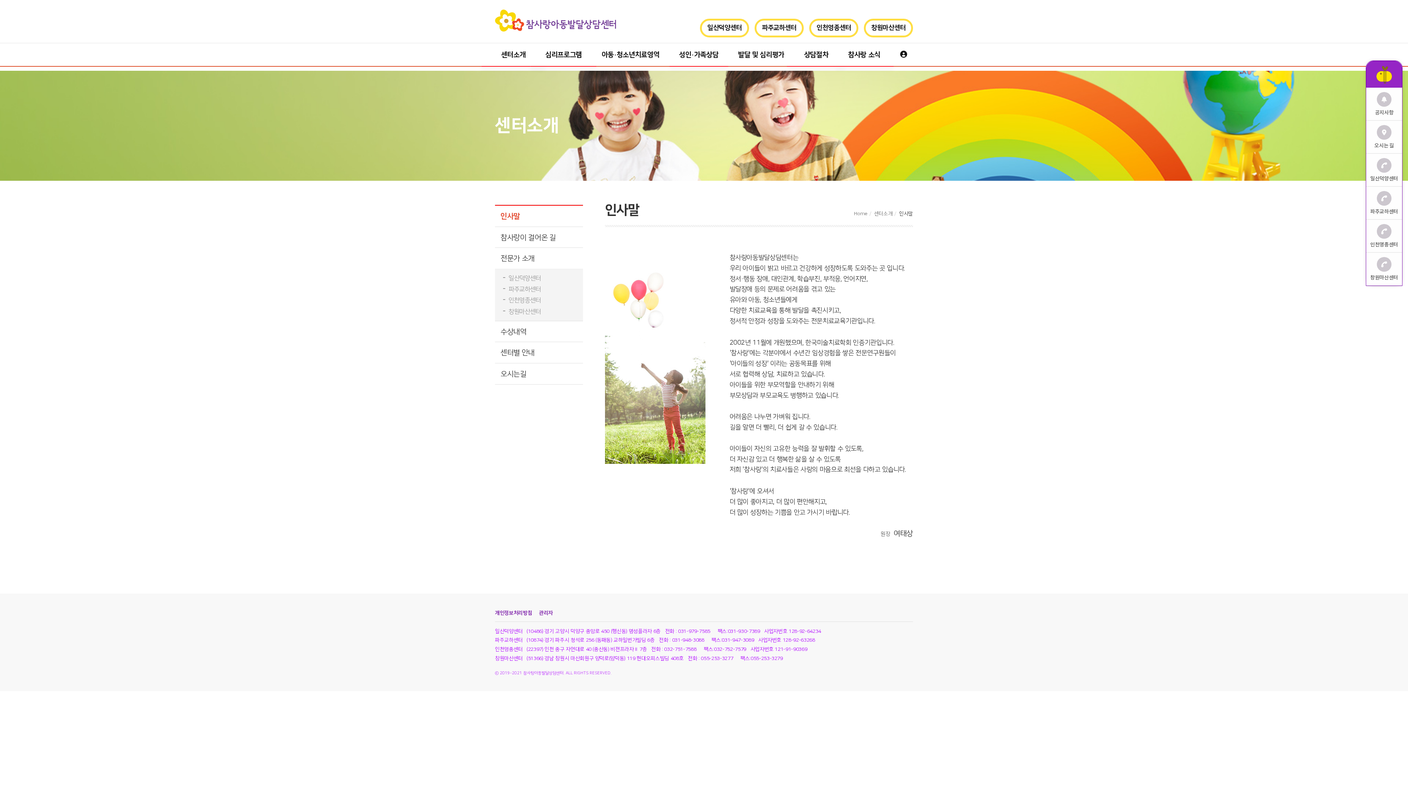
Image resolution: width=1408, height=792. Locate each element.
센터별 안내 (517, 353)
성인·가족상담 (699, 55)
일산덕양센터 (724, 28)
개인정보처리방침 (513, 613)
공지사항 (1384, 113)
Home (861, 214)
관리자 (546, 613)
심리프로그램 (563, 55)
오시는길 (513, 374)
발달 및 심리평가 (761, 55)
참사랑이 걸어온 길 (528, 238)
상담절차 (816, 55)
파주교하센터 (779, 28)
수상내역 (513, 332)
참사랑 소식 (864, 55)
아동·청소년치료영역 (631, 55)
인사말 (510, 216)
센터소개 (513, 55)
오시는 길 (1384, 146)
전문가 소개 (517, 258)
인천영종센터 (834, 28)
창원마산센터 (888, 28)
